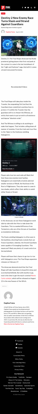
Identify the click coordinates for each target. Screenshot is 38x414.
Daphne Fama (10, 32)
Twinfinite (21, 377)
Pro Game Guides (11, 377)
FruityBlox (29, 388)
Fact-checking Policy (19, 362)
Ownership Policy (19, 366)
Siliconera (27, 380)
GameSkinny (19, 385)
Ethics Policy (19, 359)
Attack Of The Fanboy (15, 380)
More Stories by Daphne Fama (14, 324)
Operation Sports (29, 385)
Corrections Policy (19, 355)
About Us (19, 352)
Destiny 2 (4, 286)
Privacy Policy (19, 369)
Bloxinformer (15, 391)
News (3, 13)
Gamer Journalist (8, 385)
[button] (35, 7)
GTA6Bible (23, 391)
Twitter (19, 344)
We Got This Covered (14, 383)
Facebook (20, 341)
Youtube (20, 348)
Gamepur (29, 377)
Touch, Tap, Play (20, 388)
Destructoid (26, 383)
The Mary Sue (9, 388)
